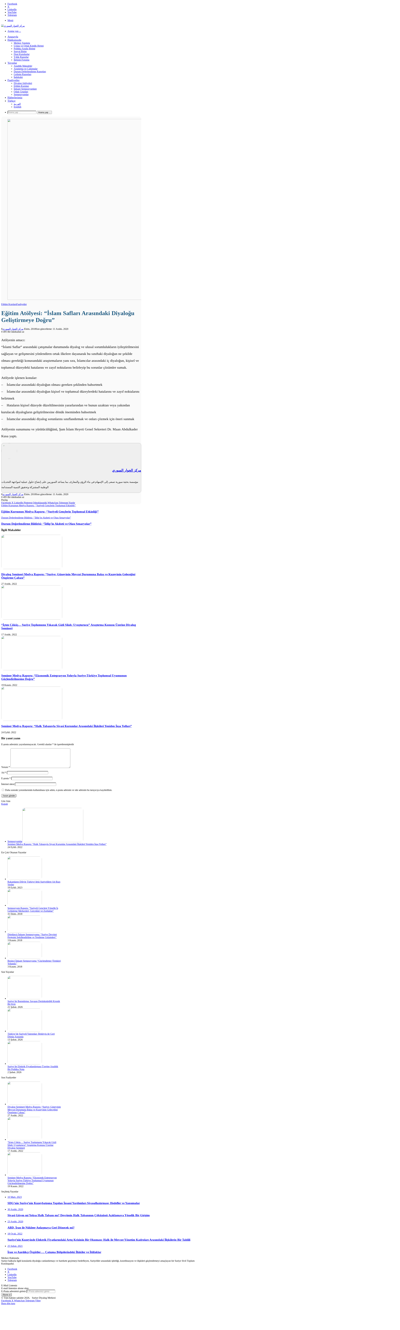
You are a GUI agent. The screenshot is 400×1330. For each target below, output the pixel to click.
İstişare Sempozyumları (25, 89)
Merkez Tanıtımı (22, 43)
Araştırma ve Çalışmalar (26, 68)
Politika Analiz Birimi (24, 48)
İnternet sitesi (7, 784)
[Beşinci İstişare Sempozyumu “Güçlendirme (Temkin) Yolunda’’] (25, 958)
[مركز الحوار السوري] (13, 25)
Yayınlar (12, 62)
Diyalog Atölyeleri (23, 83)
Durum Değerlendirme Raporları (30, 71)
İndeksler (18, 77)
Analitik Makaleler (23, 66)
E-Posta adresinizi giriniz (13, 1291)
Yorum (5, 767)
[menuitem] (11, 100)
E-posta (6, 778)
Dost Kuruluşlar (22, 54)
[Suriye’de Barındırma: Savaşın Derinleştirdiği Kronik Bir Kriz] (25, 998)
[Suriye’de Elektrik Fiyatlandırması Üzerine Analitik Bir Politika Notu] (25, 1063)
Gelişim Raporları (22, 74)
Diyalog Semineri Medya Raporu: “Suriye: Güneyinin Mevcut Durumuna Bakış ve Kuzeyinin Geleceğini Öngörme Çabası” (34, 1110)
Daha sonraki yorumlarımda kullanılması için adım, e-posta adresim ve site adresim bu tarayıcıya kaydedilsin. (58, 790)
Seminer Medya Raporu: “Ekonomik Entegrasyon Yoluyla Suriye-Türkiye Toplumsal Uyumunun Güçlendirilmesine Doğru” (32, 1180)
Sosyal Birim (20, 51)
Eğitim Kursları (21, 86)
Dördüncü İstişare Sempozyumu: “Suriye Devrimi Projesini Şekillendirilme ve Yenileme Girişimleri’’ (32, 936)
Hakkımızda (14, 39)
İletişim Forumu (21, 59)
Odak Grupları (21, 91)
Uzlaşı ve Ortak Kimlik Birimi (29, 45)
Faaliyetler (14, 80)
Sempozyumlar (21, 94)
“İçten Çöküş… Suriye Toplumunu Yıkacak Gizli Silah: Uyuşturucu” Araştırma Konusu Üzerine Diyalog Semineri (32, 1145)
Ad (3, 772)
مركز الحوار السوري (12, 329)
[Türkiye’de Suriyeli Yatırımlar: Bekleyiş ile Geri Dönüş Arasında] (25, 1031)
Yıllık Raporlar (21, 57)
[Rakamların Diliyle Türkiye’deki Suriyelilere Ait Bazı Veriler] (25, 879)
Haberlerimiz (15, 97)
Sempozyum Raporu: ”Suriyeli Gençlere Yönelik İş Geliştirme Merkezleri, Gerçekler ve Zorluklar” (33, 909)
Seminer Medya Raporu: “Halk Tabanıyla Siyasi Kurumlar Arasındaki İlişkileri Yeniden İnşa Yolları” (66, 726)
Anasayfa (13, 36)
